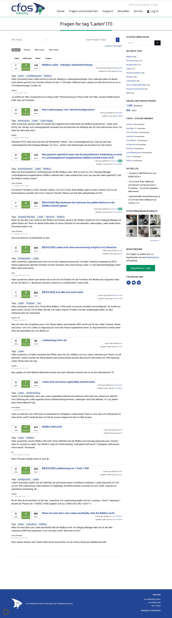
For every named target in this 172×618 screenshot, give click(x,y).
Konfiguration (24, 258)
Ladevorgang (46, 120)
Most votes (39, 50)
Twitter (129, 283)
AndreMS (119, 113)
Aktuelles (123, 11)
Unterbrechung (33, 393)
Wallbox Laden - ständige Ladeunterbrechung (67, 64)
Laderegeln (131, 81)
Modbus (129, 77)
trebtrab (129, 136)
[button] (6, 612)
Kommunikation (25, 169)
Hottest (27, 50)
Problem (30, 303)
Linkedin (139, 283)
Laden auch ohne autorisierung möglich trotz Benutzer (79, 247)
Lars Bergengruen (133, 152)
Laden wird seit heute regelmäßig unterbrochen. (69, 381)
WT (121, 471)
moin (128, 156)
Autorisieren (23, 120)
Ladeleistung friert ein (54, 340)
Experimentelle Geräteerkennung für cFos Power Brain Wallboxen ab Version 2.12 (144, 199)
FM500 (120, 116)
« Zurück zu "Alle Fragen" (113, 46)
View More (154, 241)
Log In (154, 11)
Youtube (134, 283)
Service (138, 11)
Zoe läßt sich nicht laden (62, 292)
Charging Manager (26, 217)
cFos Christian (117, 164)
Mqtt (128, 93)
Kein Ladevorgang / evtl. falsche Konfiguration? (68, 109)
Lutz (120, 250)
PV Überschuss (132, 61)
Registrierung (152, 257)
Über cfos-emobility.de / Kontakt (144, 5)
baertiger (130, 128)
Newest (16, 50)
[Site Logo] (16, 603)
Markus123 (118, 68)
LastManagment (34, 76)
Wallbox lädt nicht (52, 426)
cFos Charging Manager (136, 85)
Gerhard (129, 148)
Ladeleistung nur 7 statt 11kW (65, 468)
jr (121, 343)
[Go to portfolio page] (131, 220)
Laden (21, 76)
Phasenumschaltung (135, 89)
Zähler (129, 69)
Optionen (50, 217)
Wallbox (48, 76)
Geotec (119, 71)
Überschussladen (133, 73)
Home (60, 11)
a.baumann (118, 385)
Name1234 (118, 295)
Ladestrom (31, 524)
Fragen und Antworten (83, 11)
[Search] (157, 42)
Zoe (39, 303)
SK (121, 430)
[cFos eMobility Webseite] (28, 9)
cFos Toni (114, 161)
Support (108, 11)
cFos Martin (118, 388)
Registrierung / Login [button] (141, 268)
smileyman (131, 144)
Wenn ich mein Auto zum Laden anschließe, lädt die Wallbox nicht (78, 513)
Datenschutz (156, 610)
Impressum (145, 610)
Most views (54, 50)
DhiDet (129, 160)
